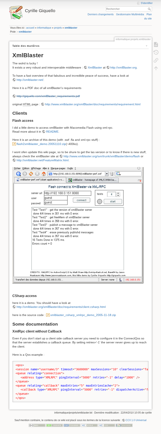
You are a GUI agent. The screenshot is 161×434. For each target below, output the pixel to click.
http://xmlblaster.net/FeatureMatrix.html (43, 160)
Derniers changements (101, 14)
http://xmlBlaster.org (123, 67)
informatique (44, 27)
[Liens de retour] (156, 60)
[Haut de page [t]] (156, 68)
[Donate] (54, 425)
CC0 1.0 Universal (136, 420)
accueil (30, 27)
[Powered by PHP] (72, 425)
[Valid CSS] (106, 425)
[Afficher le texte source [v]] (156, 44)
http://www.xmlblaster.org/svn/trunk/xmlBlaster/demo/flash (102, 156)
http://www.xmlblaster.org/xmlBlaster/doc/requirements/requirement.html (92, 104)
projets (58, 27)
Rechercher (150, 9)
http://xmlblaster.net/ (30, 79)
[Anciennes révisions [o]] (156, 52)
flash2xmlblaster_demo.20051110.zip (41, 144)
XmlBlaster (95, 67)
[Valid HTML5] (89, 425)
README (52, 131)
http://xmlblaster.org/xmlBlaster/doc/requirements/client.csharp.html (61, 306)
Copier (141, 364)
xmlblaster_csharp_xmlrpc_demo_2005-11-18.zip (83, 315)
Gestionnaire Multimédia (130, 14)
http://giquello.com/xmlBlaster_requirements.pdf (48, 96)
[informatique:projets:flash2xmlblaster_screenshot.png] (77, 228)
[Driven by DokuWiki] (124, 425)
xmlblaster (71, 27)
